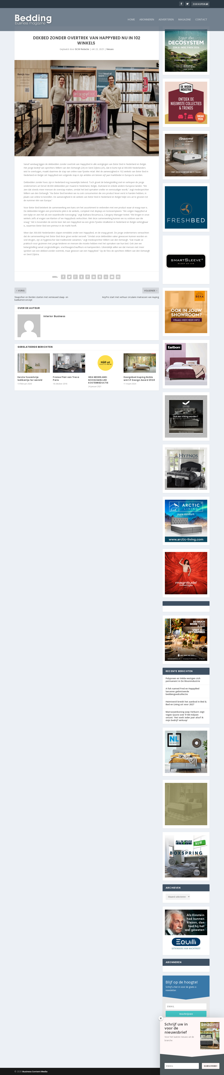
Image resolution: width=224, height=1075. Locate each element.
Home (131, 19)
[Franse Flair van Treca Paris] (69, 363)
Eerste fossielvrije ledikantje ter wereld (30, 378)
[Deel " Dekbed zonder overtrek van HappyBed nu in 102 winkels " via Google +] (75, 277)
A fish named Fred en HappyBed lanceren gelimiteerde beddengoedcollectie (182, 691)
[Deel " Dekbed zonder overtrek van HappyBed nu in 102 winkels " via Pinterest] (88, 277)
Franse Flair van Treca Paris (66, 378)
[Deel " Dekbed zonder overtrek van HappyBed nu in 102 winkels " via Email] (112, 277)
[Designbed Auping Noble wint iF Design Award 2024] (140, 363)
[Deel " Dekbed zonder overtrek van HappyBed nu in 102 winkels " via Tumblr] (81, 277)
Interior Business (54, 316)
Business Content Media (34, 1071)
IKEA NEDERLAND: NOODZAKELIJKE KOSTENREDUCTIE (98, 380)
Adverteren (166, 19)
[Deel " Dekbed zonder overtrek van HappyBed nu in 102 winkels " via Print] (118, 277)
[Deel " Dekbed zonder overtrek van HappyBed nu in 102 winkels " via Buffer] (100, 277)
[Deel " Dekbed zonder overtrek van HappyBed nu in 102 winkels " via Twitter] (69, 277)
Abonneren (146, 19)
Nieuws (110, 49)
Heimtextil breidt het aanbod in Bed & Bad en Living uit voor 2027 (186, 703)
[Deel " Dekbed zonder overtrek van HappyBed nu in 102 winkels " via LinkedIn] (94, 277)
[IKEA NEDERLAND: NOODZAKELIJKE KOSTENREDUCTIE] (104, 363)
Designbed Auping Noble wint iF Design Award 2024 (139, 378)
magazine (184, 19)
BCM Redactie (82, 49)
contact (201, 19)
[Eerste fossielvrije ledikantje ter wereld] (34, 363)
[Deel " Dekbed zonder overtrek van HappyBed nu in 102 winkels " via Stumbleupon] (106, 277)
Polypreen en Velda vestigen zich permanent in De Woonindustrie (183, 679)
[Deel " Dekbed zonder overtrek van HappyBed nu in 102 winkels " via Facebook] (63, 277)
